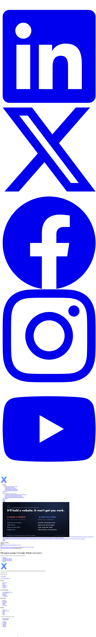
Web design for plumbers (7, 558)
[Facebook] (49, 288)
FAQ (3, 614)
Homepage (4, 557)
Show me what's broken (4, 542)
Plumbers (4, 600)
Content (4, 584)
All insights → (82, 538)
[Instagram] (49, 381)
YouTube (4, 625)
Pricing (4, 500)
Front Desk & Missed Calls (7, 592)
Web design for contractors (7, 560)
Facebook (4, 623)
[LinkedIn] (49, 102)
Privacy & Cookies (6, 618)
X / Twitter (4, 622)
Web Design (5, 582)
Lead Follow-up (5, 593)
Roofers (4, 603)
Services (4, 484)
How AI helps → (6, 498)
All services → (5, 491)
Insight (4, 501)
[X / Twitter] (49, 195)
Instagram (4, 624)
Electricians (5, 601)
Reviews (4, 594)
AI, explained (5, 596)
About (4, 539)
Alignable (4, 626)
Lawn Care (5, 605)
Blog (3, 612)
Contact (4, 540)
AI (3, 492)
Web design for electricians (7, 559)
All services (5, 587)
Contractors (5, 602)
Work (4, 499)
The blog (4, 561)
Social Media (5, 585)
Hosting (4, 586)
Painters (4, 604)
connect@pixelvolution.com (5, 578)
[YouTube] (49, 475)
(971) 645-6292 (3, 576)
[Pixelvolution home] (9, 482)
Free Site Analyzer (6, 610)
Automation (5, 595)
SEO (3, 583)
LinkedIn (4, 621)
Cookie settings (5, 619)
